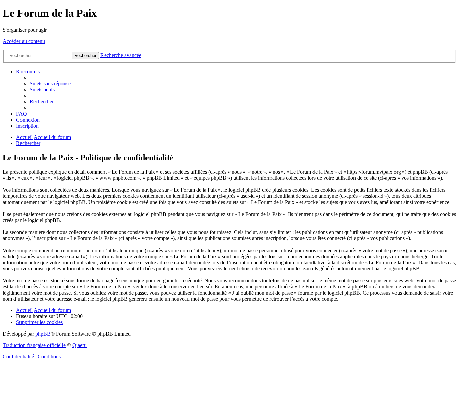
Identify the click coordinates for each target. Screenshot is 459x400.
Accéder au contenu (24, 41)
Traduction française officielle (34, 345)
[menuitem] (50, 83)
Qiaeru (79, 345)
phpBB (43, 334)
